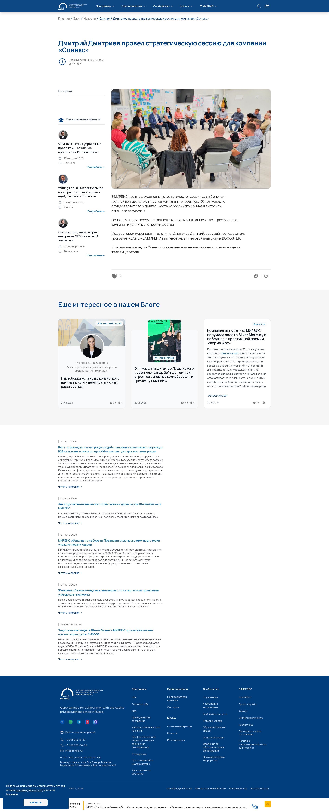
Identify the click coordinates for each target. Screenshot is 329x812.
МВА (134, 697)
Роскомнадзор (238, 788)
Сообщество (161, 6)
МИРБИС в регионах (251, 718)
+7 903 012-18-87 (75, 739)
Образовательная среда (214, 729)
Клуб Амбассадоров (215, 714)
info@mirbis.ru (74, 750)
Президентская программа (141, 719)
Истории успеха (212, 720)
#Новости (259, 324)
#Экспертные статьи (109, 323)
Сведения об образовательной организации (214, 747)
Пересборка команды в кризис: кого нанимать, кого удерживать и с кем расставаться (90, 382)
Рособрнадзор (260, 788)
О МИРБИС (207, 6)
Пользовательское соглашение (250, 732)
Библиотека (246, 724)
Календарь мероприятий (80, 732)
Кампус (243, 711)
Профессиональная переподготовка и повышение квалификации (144, 742)
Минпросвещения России (210, 788)
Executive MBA (140, 704)
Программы (103, 6)
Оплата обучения (213, 737)
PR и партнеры (176, 740)
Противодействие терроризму (214, 758)
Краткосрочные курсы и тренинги (146, 729)
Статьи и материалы (179, 726)
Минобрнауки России (179, 788)
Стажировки (139, 754)
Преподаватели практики (177, 698)
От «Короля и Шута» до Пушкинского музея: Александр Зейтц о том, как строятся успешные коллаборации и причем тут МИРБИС (164, 374)
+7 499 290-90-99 (76, 745)
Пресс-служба (247, 704)
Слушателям (210, 697)
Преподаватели (132, 6)
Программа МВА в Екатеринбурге (142, 762)
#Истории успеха (164, 357)
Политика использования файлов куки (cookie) (252, 744)
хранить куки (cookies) (29, 790)
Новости (172, 733)
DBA (134, 711)
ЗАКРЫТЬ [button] (36, 802)
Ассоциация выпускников (210, 705)
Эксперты (173, 707)
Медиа (184, 6)
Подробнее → (96, 167)
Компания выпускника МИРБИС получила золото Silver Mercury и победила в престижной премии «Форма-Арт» (236, 336)
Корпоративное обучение (141, 772)
